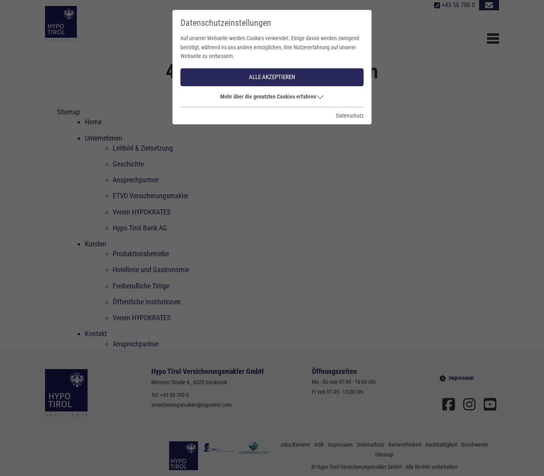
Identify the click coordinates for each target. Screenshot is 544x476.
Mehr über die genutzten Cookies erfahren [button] (268, 96)
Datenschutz (350, 115)
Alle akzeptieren (272, 77)
